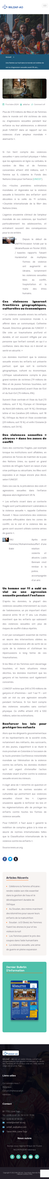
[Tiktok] (37, 1157)
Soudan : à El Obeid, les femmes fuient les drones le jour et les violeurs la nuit (24, 927)
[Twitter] (18, 1157)
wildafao (26, 104)
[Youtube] (31, 1157)
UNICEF (37, 179)
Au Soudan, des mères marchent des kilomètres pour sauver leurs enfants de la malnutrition (24, 913)
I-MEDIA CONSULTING (24, 1174)
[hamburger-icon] (45, 5)
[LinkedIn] (24, 1157)
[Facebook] (12, 1157)
